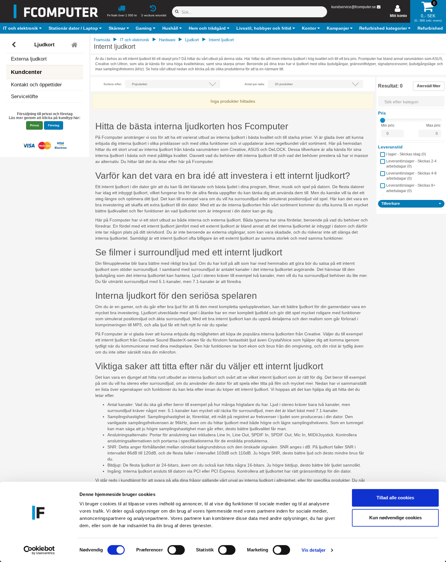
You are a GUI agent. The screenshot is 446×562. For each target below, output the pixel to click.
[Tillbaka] (14, 45)
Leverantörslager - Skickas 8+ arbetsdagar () (410, 188)
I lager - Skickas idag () (406, 154)
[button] (23, 28)
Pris (382, 113)
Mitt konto (398, 16)
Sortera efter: (112, 84)
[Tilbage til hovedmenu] (75, 45)
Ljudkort (44, 45)
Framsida (102, 40)
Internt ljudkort (221, 40)
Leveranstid (390, 147)
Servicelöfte (24, 96)
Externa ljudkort (29, 59)
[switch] (176, 550)
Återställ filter (429, 86)
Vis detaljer (314, 550)
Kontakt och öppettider (36, 85)
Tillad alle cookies (395, 497)
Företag (53, 125)
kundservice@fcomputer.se (353, 7)
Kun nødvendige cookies (395, 517)
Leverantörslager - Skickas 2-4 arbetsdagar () (411, 163)
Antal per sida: (255, 84)
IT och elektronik (134, 40)
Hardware (167, 40)
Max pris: (433, 125)
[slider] (382, 120)
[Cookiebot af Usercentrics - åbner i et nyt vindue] (39, 550)
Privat (34, 125)
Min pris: (388, 125)
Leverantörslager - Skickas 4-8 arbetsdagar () (411, 176)
